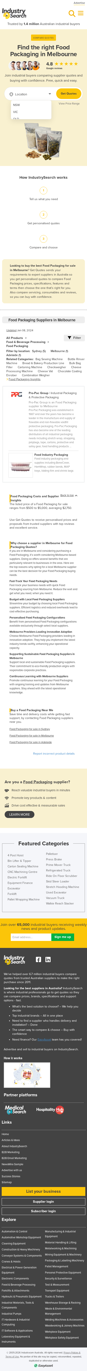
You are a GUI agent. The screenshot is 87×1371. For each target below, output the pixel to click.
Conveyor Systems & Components (22, 1255)
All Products (14, 338)
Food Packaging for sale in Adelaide (31, 742)
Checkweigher (56, 367)
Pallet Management (56, 1266)
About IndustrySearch (14, 1146)
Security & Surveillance (58, 1278)
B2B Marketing (10, 1152)
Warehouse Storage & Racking (62, 1302)
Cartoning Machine (30, 367)
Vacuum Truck (55, 898)
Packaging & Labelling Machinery (64, 1260)
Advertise (79, 3)
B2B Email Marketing (14, 1158)
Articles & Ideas (11, 1140)
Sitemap (7, 1182)
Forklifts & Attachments (15, 1290)
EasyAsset (44, 1039)
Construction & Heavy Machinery (21, 1249)
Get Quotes (69, 93)
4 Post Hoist (15, 855)
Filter (77, 338)
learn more (19, 814)
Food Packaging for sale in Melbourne (32, 735)
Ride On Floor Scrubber (61, 876)
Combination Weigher (36, 375)
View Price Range (69, 103)
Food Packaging (17, 346)
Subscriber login (43, 1211)
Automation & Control (14, 1231)
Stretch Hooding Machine (62, 887)
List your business (43, 1191)
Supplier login (43, 1202)
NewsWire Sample (12, 1164)
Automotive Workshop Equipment (21, 1237)
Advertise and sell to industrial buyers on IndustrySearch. (41, 1049)
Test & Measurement (57, 1284)
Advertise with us (12, 1170)
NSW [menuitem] (16, 105)
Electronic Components (15, 1278)
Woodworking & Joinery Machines (64, 1325)
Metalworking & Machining (60, 1248)
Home (5, 1134)
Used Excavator (56, 892)
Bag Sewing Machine (49, 359)
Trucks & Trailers (54, 1296)
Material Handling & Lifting (60, 1242)
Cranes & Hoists (11, 1261)
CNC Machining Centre (22, 872)
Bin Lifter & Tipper (19, 861)
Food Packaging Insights (25, 379)
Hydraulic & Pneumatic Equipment (22, 1296)
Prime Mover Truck (58, 865)
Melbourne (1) (59, 351)
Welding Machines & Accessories (64, 1319)
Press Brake (54, 859)
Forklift (12, 894)
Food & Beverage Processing (25, 342)
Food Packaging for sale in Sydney (30, 729)
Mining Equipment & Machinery (63, 1254)
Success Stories (11, 1176)
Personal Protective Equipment (63, 1272)
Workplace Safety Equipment (62, 1337)
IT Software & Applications (17, 1330)
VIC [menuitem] (15, 112)
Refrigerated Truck (58, 870)
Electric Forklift (17, 877)
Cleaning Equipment (14, 1243)
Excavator (14, 888)
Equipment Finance (20, 883)
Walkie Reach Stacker (60, 903)
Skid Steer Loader (57, 881)
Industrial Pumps (11, 1313)
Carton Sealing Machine (23, 866)
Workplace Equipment (58, 1331)
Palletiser (52, 854)
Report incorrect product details (54, 753)
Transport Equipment (57, 1290)
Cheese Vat (45, 371)
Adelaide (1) (13, 355)
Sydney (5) (39, 351)
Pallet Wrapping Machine (24, 899)
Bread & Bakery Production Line (43, 363)
